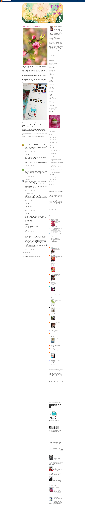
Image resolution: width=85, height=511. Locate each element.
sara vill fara (53, 364)
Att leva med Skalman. (55, 352)
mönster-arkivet (54, 266)
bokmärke (51, 64)
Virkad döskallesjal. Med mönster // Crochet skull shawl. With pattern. (57, 457)
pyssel (50, 91)
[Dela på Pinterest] (42, 136)
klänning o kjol (52, 74)
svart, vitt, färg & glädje (55, 345)
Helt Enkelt (53, 263)
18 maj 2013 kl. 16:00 (30, 190)
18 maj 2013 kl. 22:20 (30, 210)
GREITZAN (53, 286)
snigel (50, 97)
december (53, 137)
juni (52, 147)
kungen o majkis (58, 26)
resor (50, 94)
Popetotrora (53, 314)
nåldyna (50, 87)
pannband (51, 88)
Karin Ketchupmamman (55, 238)
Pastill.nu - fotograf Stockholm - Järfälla (54, 220)
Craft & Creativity (54, 293)
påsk (50, 92)
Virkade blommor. (56, 487)
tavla (50, 101)
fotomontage (51, 68)
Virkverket (53, 333)
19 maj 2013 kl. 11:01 (30, 221)
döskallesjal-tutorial (52, 66)
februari (53, 177)
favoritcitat (51, 67)
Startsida (35, 254)
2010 (52, 184)
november (53, 139)
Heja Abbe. (53, 255)
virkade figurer (51, 108)
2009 (52, 186)
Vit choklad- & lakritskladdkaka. (57, 157)
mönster (50, 84)
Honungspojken (54, 348)
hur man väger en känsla (55, 360)
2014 (52, 134)
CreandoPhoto (53, 243)
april (52, 174)
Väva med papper (58, 267)
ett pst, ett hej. (53, 361)
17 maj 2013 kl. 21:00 (30, 151)
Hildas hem (53, 299)
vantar (50, 104)
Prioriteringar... (57, 308)
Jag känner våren (58, 338)
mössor (50, 85)
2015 (52, 132)
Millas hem (53, 307)
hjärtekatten (51, 71)
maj (52, 148)
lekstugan (51, 77)
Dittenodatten (27, 168)
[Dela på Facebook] (41, 136)
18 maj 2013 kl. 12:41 (30, 176)
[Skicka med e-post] (38, 136)
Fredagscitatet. (54, 153)
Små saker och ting (28, 193)
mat (50, 80)
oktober (53, 140)
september (54, 142)
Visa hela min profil (53, 51)
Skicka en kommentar (26, 252)
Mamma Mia (27, 179)
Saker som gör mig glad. (55, 172)
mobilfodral (51, 81)
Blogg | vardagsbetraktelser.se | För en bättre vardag (56, 229)
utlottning (51, 102)
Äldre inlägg (45, 254)
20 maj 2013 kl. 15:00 (30, 231)
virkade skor (51, 109)
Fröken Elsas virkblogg (55, 274)
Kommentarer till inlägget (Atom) (34, 256)
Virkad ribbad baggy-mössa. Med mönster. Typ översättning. (58, 478)
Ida (25, 143)
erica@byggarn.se (52, 438)
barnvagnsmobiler (52, 63)
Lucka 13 (57, 275)
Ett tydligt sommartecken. (56, 150)
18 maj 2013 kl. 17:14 (30, 200)
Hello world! (53, 216)
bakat (50, 61)
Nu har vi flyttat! (53, 283)
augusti (53, 144)
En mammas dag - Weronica (56, 233)
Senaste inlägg (24, 254)
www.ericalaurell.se (54, 215)
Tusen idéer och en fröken (56, 322)
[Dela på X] (40, 136)
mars (53, 176)
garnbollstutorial (52, 70)
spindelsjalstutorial (52, 98)
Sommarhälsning (58, 353)
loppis (50, 78)
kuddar (50, 75)
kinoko (52, 247)
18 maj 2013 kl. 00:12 (30, 165)
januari (53, 179)
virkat (50, 111)
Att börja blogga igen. (54, 330)
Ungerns (36, 130)
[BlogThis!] (39, 136)
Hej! (51, 334)
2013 (52, 136)
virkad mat (51, 105)
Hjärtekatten (53, 282)
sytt (50, 99)
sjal (50, 95)
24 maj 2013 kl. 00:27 (30, 249)
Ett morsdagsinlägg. (55, 151)
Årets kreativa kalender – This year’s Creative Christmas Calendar (56, 295)
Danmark (37, 131)
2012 (52, 181)
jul (49, 73)
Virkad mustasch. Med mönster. (57, 162)
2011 (52, 182)
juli (52, 145)
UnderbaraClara (54, 211)
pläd (50, 90)
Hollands (23, 133)
